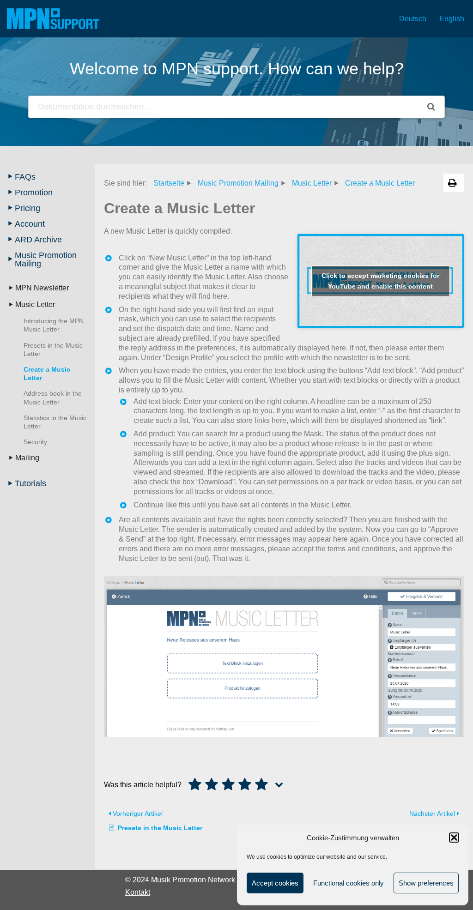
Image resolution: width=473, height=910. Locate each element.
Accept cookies (275, 883)
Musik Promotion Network (193, 880)
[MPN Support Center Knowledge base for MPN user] (53, 18)
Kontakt (137, 892)
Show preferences (426, 883)
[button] (454, 837)
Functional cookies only (348, 883)
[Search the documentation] (431, 107)
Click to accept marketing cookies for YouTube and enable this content (380, 281)
